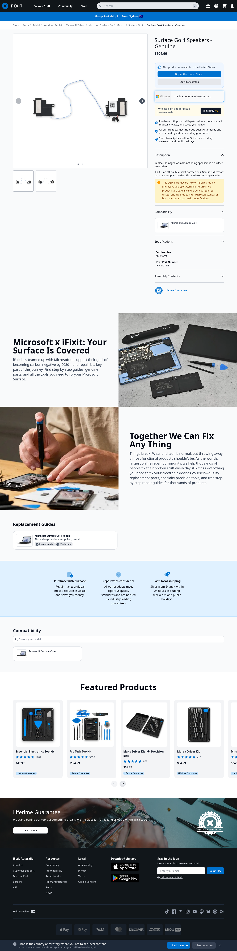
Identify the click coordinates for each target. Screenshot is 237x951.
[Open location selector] (216, 5)
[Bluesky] (208, 911)
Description (162, 155)
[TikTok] (167, 911)
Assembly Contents (167, 276)
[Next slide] (123, 784)
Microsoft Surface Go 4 (130, 25)
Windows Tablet (53, 25)
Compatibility (163, 212)
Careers (17, 881)
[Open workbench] (207, 5)
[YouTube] (195, 911)
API (15, 887)
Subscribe (215, 870)
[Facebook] (174, 911)
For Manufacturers (56, 881)
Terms (81, 876)
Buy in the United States (189, 74)
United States (176, 945)
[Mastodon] (202, 911)
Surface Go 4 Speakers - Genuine (166, 25)
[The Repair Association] (222, 911)
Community (52, 865)
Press (49, 887)
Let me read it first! (171, 877)
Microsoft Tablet (75, 25)
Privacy (82, 870)
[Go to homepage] (13, 6)
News (49, 893)
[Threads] (215, 911)
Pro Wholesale (54, 870)
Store (16, 25)
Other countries (203, 945)
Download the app (123, 858)
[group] (18, 101)
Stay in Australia (189, 81)
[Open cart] (224, 5)
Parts (26, 25)
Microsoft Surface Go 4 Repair (52, 535)
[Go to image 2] (82, 164)
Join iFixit (210, 110)
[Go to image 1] (78, 164)
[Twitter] (181, 911)
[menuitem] (41, 6)
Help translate (21, 911)
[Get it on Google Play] (125, 878)
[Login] (232, 6)
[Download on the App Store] (125, 867)
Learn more (30, 830)
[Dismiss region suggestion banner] (219, 945)
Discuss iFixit (20, 876)
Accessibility (85, 865)
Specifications (164, 241)
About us (18, 865)
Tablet (36, 25)
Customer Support (23, 870)
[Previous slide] (114, 784)
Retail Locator (53, 876)
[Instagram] (188, 911)
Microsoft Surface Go (100, 25)
